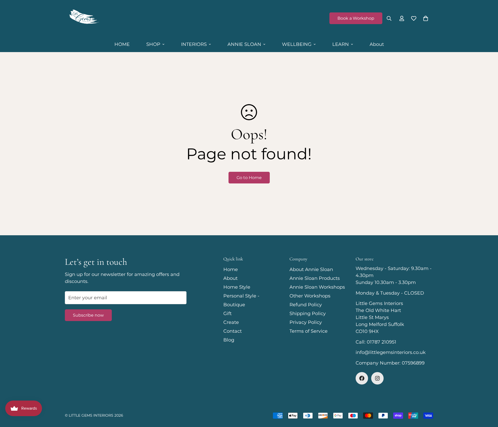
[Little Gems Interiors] (83, 18)
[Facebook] (362, 378)
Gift (227, 313)
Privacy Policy (305, 322)
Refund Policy (305, 305)
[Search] (389, 18)
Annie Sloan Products (314, 278)
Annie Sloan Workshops (317, 287)
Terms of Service (308, 331)
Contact (232, 331)
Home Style (236, 287)
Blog (228, 340)
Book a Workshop (355, 18)
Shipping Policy (307, 313)
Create (231, 322)
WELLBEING (297, 44)
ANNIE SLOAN (244, 44)
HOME (122, 44)
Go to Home (249, 177)
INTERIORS (194, 44)
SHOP (153, 44)
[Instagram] (377, 378)
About (377, 44)
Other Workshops (309, 296)
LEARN (340, 44)
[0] (426, 18)
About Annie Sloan (311, 269)
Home (230, 269)
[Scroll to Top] (488, 399)
